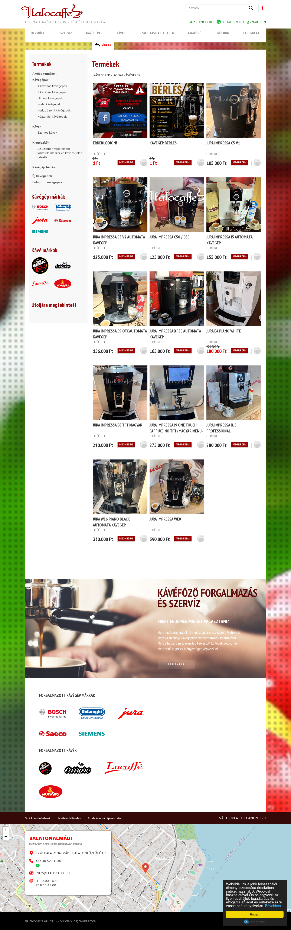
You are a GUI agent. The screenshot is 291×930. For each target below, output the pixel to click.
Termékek (42, 63)
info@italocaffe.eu (53, 873)
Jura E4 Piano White (223, 331)
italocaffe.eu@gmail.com (246, 22)
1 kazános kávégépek (52, 86)
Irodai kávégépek (49, 104)
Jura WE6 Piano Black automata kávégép (111, 522)
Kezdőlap (38, 33)
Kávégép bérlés (43, 167)
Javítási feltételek (69, 818)
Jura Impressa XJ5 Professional (221, 428)
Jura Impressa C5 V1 (223, 143)
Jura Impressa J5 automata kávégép (229, 240)
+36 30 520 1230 (48, 861)
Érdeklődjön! (105, 143)
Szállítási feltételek (38, 818)
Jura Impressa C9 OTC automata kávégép (120, 334)
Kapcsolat (251, 33)
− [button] (5, 836)
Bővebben (273, 905)
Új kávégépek (42, 176)
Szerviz (66, 33)
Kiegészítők (40, 142)
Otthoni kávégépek (50, 98)
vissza (106, 45)
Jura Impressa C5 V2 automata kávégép (119, 240)
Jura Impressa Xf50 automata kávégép (175, 334)
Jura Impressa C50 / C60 (170, 237)
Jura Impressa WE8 (165, 519)
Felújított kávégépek (47, 182)
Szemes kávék (47, 132)
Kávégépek (40, 79)
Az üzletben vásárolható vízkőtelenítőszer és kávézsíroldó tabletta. (59, 153)
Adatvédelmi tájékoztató (104, 818)
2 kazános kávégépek (52, 92)
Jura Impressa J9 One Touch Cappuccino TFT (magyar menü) (176, 428)
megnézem (126, 162)
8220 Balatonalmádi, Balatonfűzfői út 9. (71, 853)
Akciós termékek (44, 73)
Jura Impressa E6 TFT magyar (117, 425)
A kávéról (195, 33)
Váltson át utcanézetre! (242, 818)
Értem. (254, 914)
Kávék (36, 126)
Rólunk (223, 33)
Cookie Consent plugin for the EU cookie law (254, 921)
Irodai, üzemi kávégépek (54, 110)
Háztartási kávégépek (52, 116)
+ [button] (5, 830)
